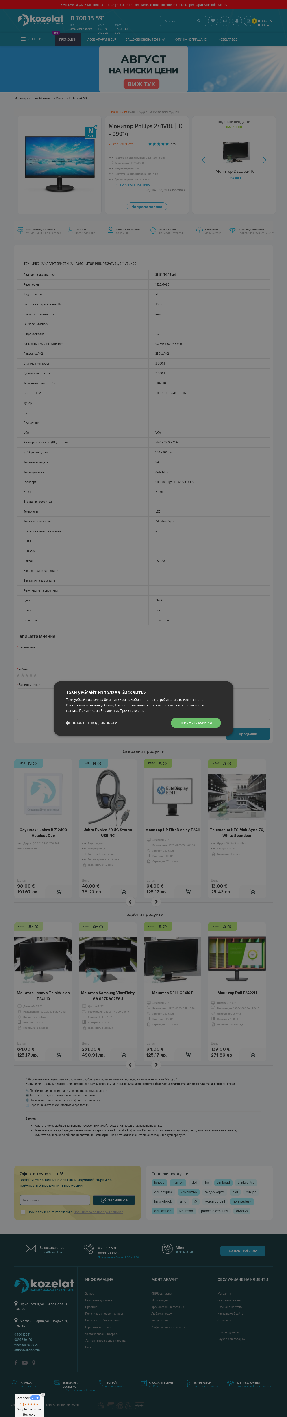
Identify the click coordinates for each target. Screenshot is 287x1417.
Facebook (27, 1398)
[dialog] (143, 708)
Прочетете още (132, 710)
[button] (91, 723)
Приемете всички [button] (195, 723)
